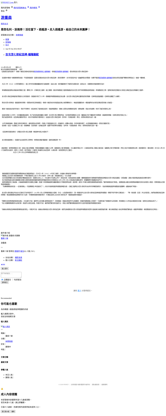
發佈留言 (5, 282)
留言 (22, 251)
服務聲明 (104, 384)
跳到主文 (4, 24)
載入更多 (5, 268)
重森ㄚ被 (4, 238)
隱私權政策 (95, 384)
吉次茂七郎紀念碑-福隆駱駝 (22, 54)
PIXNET (66, 384)
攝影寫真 (18, 258)
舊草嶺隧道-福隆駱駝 (62, 71)
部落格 (8, 42)
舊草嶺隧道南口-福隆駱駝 (42, 71)
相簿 (7, 39)
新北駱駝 (18, 260)
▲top (3, 264)
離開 (13, 411)
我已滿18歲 (5, 411)
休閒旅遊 (19, 35)
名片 (7, 45)
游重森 (6, 17)
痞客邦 (17, 251)
